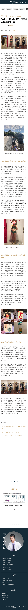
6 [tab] (19, 524)
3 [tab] (13, 524)
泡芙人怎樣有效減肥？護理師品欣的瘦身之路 (12, 16)
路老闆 (14, 607)
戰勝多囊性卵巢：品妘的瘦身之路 (10, 432)
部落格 (5, 15)
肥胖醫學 (22, 9)
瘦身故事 (11, 25)
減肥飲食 (9, 9)
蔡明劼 (14, 30)
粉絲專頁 (5, 593)
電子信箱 (5, 595)
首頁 (2, 15)
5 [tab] (17, 524)
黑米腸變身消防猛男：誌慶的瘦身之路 (11, 436)
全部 (3, 9)
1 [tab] (9, 524)
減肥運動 (16, 9)
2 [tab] (11, 524)
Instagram (5, 597)
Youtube (5, 599)
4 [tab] (15, 524)
